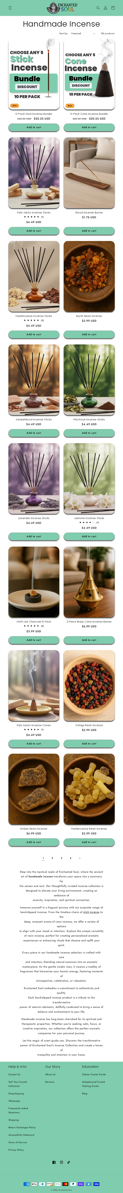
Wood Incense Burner (89, 212)
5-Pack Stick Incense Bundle (34, 114)
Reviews (49, 1082)
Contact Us (14, 1074)
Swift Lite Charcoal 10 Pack (34, 621)
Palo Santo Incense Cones (34, 725)
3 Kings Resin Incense (89, 725)
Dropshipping (16, 1093)
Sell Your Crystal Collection (17, 1084)
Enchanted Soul (65, 1190)
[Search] (98, 7)
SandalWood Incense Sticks (34, 419)
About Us (50, 1074)
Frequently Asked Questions (18, 1110)
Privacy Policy (16, 1150)
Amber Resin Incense (33, 828)
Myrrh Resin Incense (89, 316)
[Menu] (10, 7)
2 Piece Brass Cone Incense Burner (89, 621)
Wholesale (14, 1101)
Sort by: (63, 33)
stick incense (91, 912)
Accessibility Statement (21, 1135)
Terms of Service (17, 1142)
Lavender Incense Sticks (33, 518)
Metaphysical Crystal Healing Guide (93, 1084)
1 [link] (43, 858)
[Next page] (79, 858)
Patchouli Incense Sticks (89, 419)
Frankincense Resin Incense (89, 828)
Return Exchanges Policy (22, 1127)
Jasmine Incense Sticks (89, 518)
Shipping (13, 1120)
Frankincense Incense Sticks (34, 316)
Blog (84, 1093)
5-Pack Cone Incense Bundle (89, 114)
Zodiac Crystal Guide (94, 1074)
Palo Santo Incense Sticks (33, 212)
